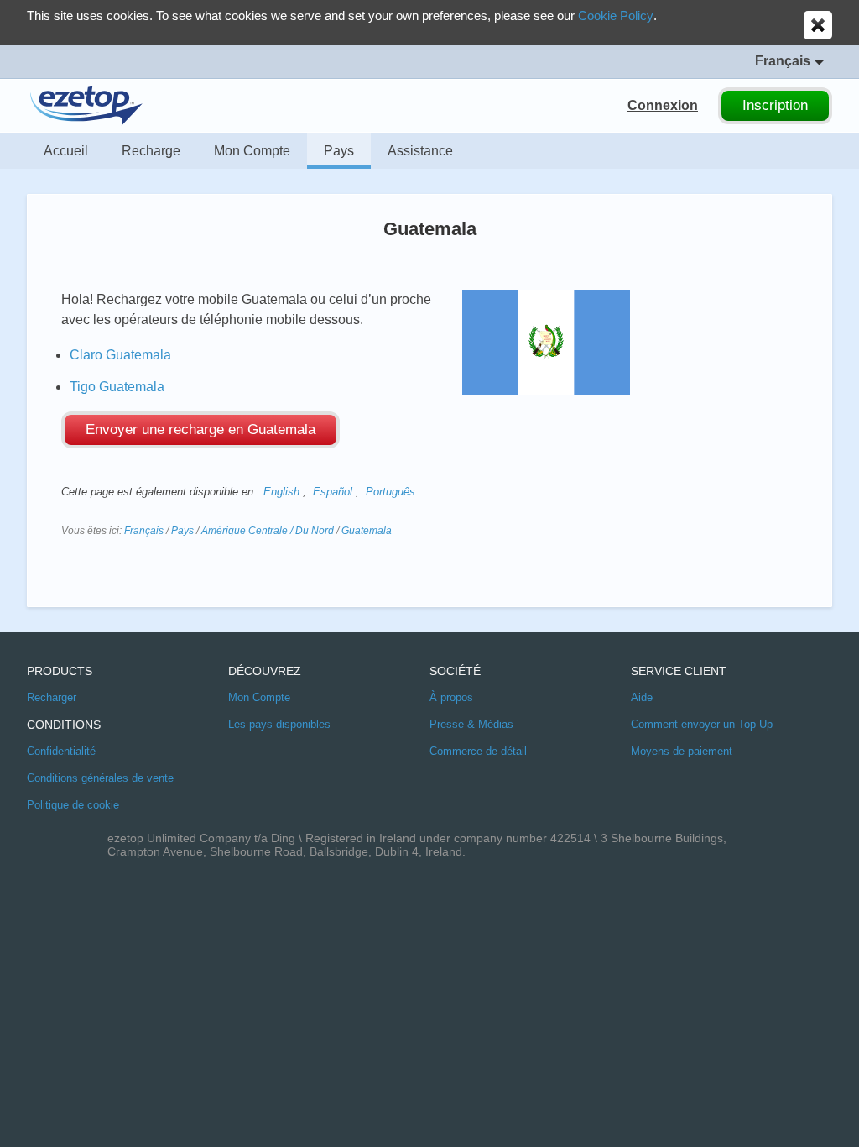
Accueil (66, 151)
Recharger (51, 697)
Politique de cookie (73, 805)
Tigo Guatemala (117, 387)
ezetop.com (86, 106)
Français (144, 531)
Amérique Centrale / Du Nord (267, 531)
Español (332, 491)
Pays (339, 151)
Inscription (775, 105)
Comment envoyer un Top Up (702, 724)
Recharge (151, 151)
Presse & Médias (471, 724)
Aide (642, 697)
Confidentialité (61, 751)
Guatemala (366, 531)
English (281, 491)
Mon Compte (252, 151)
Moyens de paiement (681, 751)
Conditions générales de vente (100, 778)
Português (390, 491)
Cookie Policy (615, 15)
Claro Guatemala (120, 355)
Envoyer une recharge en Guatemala (200, 429)
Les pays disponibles (279, 724)
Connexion (662, 105)
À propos (451, 697)
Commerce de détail (478, 751)
